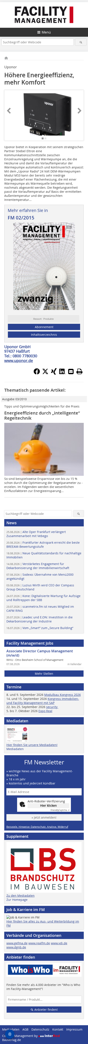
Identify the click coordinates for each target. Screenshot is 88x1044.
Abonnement (44, 327)
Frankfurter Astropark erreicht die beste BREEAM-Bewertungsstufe (43, 544)
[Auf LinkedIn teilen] (62, 373)
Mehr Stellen (44, 674)
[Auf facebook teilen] (36, 373)
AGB (25, 1029)
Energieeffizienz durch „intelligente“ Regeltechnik (42, 415)
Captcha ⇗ (60, 810)
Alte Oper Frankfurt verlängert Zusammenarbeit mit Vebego (36, 534)
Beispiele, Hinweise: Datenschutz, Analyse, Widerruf (37, 826)
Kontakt (57, 1029)
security (52, 707)
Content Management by (20, 1036)
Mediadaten (15, 749)
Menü (46, 32)
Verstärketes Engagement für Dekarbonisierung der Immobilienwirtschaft (37, 566)
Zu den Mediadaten (20, 896)
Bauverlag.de (11, 1040)
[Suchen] (80, 42)
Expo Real (45, 711)
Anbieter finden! (46, 1009)
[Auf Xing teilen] (54, 373)
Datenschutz (40, 1029)
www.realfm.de (39, 943)
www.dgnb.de (16, 947)
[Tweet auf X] (45, 373)
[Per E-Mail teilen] (71, 371)
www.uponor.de (18, 360)
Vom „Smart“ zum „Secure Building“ (39, 628)
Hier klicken (48, 805)
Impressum (74, 1029)
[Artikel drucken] (79, 371)
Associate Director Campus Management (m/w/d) (39, 653)
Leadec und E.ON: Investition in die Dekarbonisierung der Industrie (39, 619)
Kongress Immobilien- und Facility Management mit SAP (42, 701)
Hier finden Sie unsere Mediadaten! (31, 745)
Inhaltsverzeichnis (44, 335)
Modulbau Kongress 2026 (62, 695)
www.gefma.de (17, 943)
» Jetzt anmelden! (44, 817)
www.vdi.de (59, 943)
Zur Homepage (17, 900)
